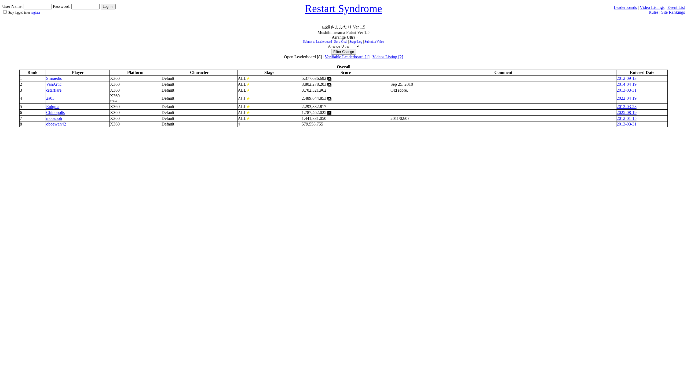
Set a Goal (340, 42)
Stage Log (355, 42)
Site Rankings (673, 12)
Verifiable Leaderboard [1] (347, 57)
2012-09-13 (627, 78)
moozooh (54, 118)
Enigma (52, 106)
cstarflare (53, 90)
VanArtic (53, 84)
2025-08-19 (627, 112)
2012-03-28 (627, 106)
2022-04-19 (627, 98)
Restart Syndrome (343, 8)
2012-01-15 (627, 118)
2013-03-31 (627, 90)
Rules (653, 12)
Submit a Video (374, 42)
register (35, 13)
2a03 (50, 98)
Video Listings (652, 7)
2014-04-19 (627, 84)
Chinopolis (55, 112)
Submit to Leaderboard (317, 42)
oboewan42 (56, 124)
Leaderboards (625, 7)
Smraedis (54, 78)
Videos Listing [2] (387, 57)
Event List (676, 7)
